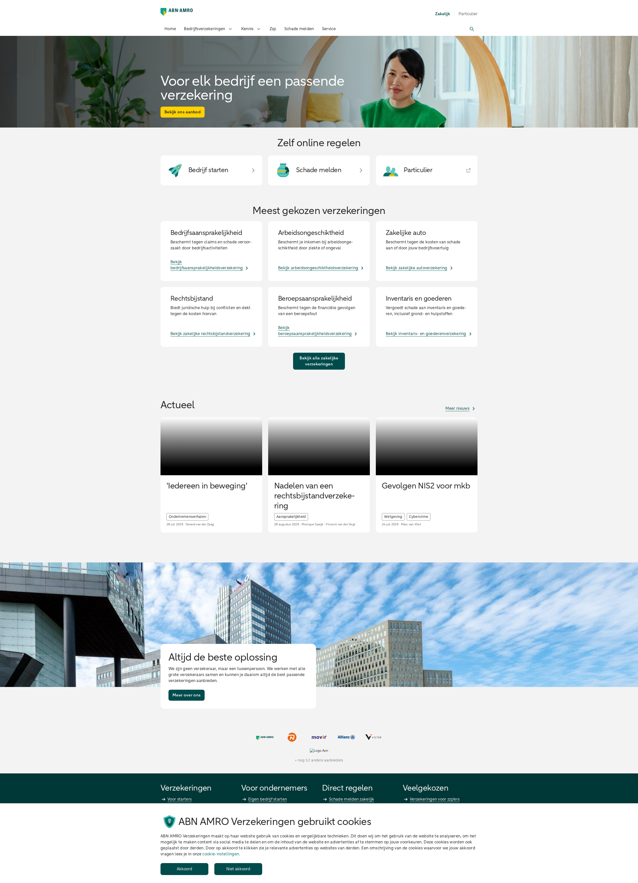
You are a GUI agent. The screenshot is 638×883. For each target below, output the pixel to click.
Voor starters (179, 799)
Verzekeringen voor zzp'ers (435, 799)
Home (170, 29)
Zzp (273, 29)
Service (329, 29)
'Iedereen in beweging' (206, 486)
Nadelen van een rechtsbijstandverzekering (314, 496)
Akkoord (184, 869)
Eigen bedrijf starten (267, 799)
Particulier (468, 14)
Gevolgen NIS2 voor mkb (426, 486)
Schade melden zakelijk (351, 799)
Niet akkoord (238, 869)
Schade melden (299, 29)
